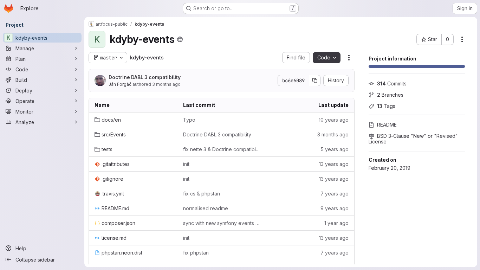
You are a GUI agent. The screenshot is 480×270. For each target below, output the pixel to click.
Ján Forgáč (120, 84)
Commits (392, 83)
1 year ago (336, 223)
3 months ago (166, 84)
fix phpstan (196, 253)
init (186, 164)
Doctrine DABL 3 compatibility (145, 77)
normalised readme (205, 208)
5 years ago (334, 149)
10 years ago (334, 120)
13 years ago (334, 164)
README (387, 125)
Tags (386, 106)
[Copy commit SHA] (314, 80)
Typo (189, 120)
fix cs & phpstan (201, 194)
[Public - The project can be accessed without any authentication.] (180, 39)
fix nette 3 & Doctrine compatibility (221, 149)
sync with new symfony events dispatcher (221, 223)
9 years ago (334, 208)
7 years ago (334, 194)
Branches (390, 95)
